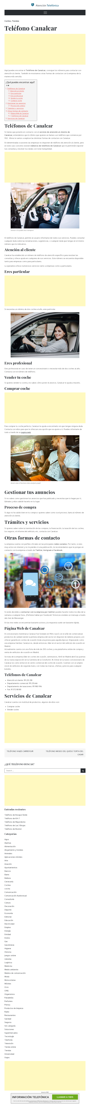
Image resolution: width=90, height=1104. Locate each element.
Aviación (8, 864)
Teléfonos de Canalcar (16, 88)
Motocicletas (10, 980)
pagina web (26, 432)
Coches (7, 21)
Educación (8, 920)
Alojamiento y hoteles (13, 850)
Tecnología (9, 1036)
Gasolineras (9, 945)
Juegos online (10, 955)
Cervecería (8, 882)
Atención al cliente (17, 91)
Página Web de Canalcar (20, 113)
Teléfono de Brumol (13, 829)
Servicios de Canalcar (16, 118)
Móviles (7, 984)
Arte (6, 860)
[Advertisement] (45, 49)
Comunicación (10, 892)
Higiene (7, 948)
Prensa (7, 1005)
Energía (7, 931)
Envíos (7, 938)
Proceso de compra (18, 106)
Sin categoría (9, 1026)
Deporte (8, 910)
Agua (6, 839)
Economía (8, 913)
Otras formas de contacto (18, 111)
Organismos (9, 994)
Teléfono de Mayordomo (15, 822)
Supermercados (11, 1033)
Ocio (6, 987)
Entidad (7, 934)
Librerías (8, 959)
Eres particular (16, 93)
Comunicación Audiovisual (15, 896)
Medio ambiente (11, 969)
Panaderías (8, 998)
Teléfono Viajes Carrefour (20, 751)
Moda (6, 976)
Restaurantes (10, 1015)
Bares (6, 874)
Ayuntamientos (10, 867)
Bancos (7, 871)
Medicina (8, 966)
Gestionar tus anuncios (16, 103)
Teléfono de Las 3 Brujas (14, 825)
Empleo (7, 927)
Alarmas (7, 843)
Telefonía (8, 1040)
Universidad (9, 1054)
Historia (7, 952)
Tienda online (10, 1047)
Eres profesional (17, 96)
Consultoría (9, 899)
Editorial (8, 917)
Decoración (9, 906)
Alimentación (10, 846)
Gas (6, 941)
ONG (6, 991)
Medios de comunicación (15, 973)
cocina (7, 889)
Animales (8, 853)
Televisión (8, 1043)
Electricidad (9, 924)
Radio (6, 1012)
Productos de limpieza (13, 1008)
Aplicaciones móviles (13, 857)
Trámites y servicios (15, 108)
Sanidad (7, 1019)
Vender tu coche (17, 98)
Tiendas (15, 21)
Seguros (8, 1022)
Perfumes (8, 1001)
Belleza (7, 878)
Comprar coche (16, 101)
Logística (8, 962)
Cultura (7, 903)
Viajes (7, 1057)
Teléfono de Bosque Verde (15, 815)
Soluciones (9, 1029)
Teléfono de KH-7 (12, 818)
